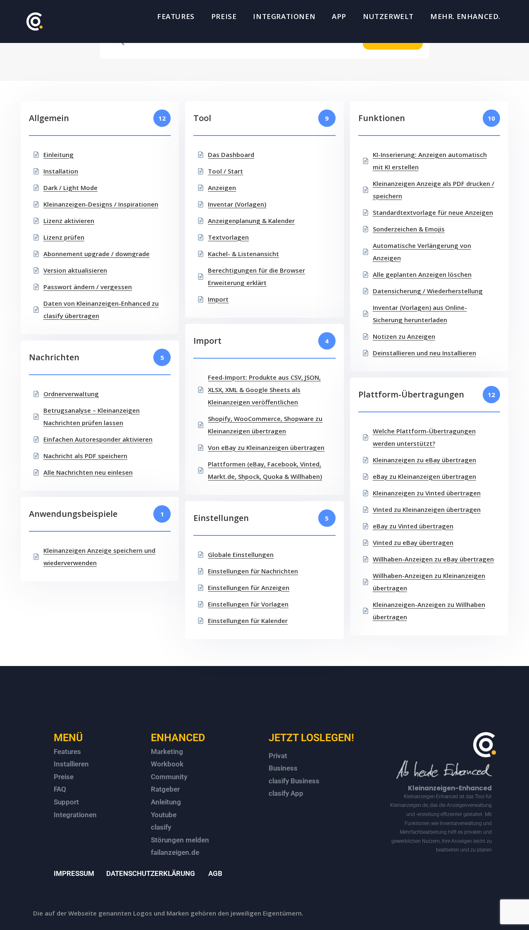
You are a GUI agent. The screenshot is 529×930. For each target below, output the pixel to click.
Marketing (167, 751)
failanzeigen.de (175, 852)
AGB (215, 873)
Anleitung (166, 802)
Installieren (71, 764)
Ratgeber (165, 789)
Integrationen (75, 815)
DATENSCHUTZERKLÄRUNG (150, 873)
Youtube (163, 815)
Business (283, 768)
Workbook (167, 764)
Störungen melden (180, 840)
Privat (278, 756)
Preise (64, 777)
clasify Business (294, 781)
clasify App (286, 793)
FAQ (60, 789)
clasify (161, 827)
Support (66, 802)
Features (67, 751)
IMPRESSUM (74, 873)
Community (169, 777)
